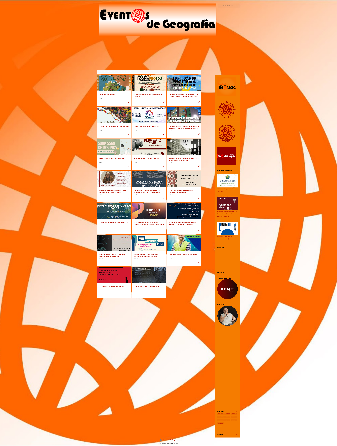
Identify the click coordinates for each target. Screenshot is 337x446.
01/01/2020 (227, 413)
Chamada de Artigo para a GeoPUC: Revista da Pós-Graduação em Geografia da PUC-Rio (227, 214)
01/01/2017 (220, 413)
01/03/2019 (220, 423)
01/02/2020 (234, 416)
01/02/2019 (227, 416)
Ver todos (197, 71)
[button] (129, 102)
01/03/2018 (234, 420)
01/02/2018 (220, 416)
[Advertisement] (149, 317)
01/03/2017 (227, 420)
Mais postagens (149, 303)
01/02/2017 (234, 413)
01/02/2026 (220, 420)
